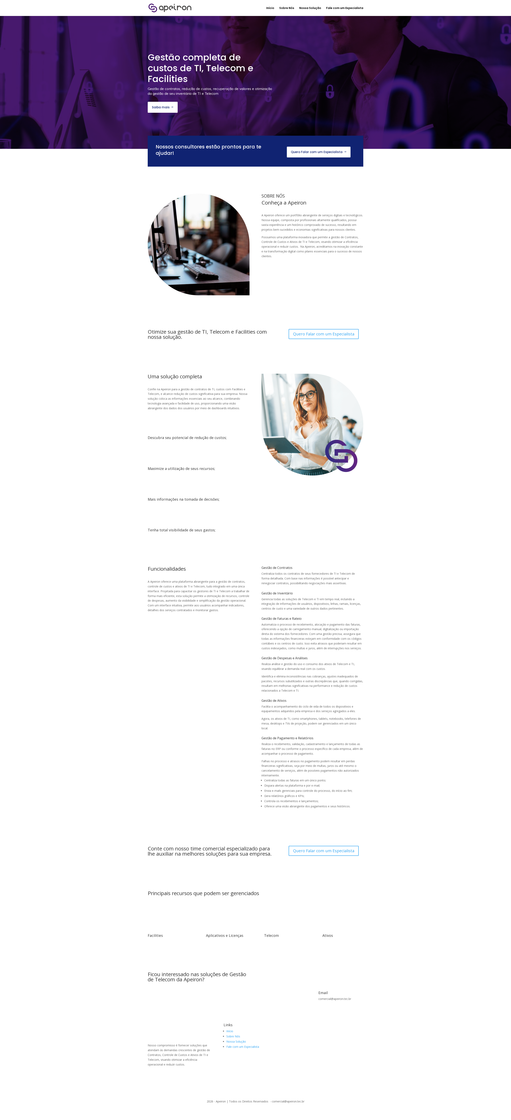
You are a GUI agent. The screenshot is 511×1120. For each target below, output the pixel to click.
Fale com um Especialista (344, 8)
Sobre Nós (286, 8)
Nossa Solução (310, 8)
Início (270, 8)
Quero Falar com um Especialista (317, 152)
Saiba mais (161, 107)
